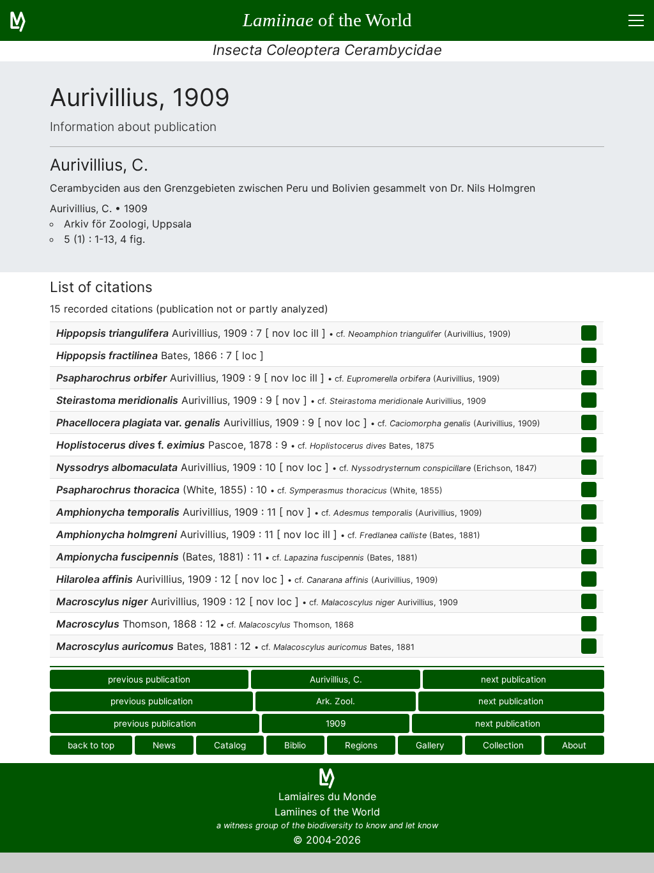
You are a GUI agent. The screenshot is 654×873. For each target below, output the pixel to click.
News (164, 745)
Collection (503, 745)
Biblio (295, 745)
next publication (513, 679)
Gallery (430, 745)
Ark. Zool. (335, 701)
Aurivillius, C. (336, 679)
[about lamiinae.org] (25, 20)
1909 (336, 723)
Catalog (230, 745)
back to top (91, 745)
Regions (361, 745)
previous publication (149, 679)
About (574, 745)
